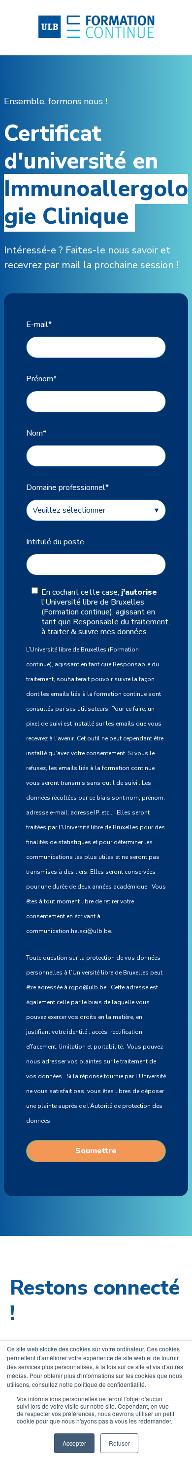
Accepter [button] (74, 1443)
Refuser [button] (119, 1443)
